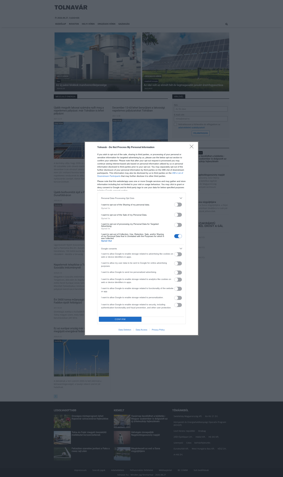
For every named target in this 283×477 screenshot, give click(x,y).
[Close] (192, 147)
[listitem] (141, 198)
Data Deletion (125, 330)
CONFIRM (120, 319)
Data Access (141, 330)
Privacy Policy (158, 330)
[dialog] (141, 238)
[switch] (178, 205)
